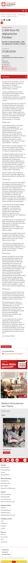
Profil (2, 539)
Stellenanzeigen (5, 467)
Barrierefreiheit (6, 554)
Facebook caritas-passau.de (3, 460)
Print (7, 20)
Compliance (4, 542)
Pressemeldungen (22, 14)
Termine (3, 472)
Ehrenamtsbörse (5, 475)
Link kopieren (2, 20)
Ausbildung (4, 523)
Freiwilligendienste (6, 510)
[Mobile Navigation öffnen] (26, 10)
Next (9, 452)
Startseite (9, 14)
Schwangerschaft (5, 483)
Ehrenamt (3, 507)
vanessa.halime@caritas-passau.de (13, 353)
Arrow (14, 562)
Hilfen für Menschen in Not (8, 501)
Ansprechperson (6, 346)
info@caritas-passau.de (10, 68)
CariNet (3, 528)
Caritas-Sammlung (6, 494)
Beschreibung (5, 76)
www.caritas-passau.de (10, 69)
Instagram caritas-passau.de (12, 460)
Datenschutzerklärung (20, 558)
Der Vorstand (4, 537)
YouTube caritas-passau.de (7, 460)
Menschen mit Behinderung (8, 488)
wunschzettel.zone (6, 499)
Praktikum (3, 526)
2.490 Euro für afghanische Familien (9, 16)
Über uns (3, 534)
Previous (4, 452)
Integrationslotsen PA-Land (8, 515)
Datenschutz (5, 549)
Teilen (2, 23)
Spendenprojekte (5, 496)
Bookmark (4, 20)
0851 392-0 (7, 64)
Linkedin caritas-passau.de (17, 460)
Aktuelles (14, 14)
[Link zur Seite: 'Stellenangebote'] (14, 364)
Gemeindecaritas (5, 512)
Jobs (2, 521)
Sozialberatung (5, 481)
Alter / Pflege (4, 485)
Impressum (5, 552)
